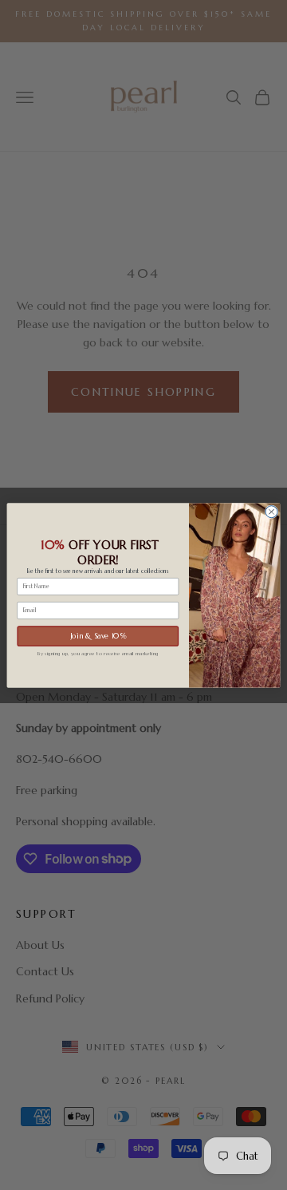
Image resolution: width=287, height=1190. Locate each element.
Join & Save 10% (98, 635)
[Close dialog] (271, 511)
